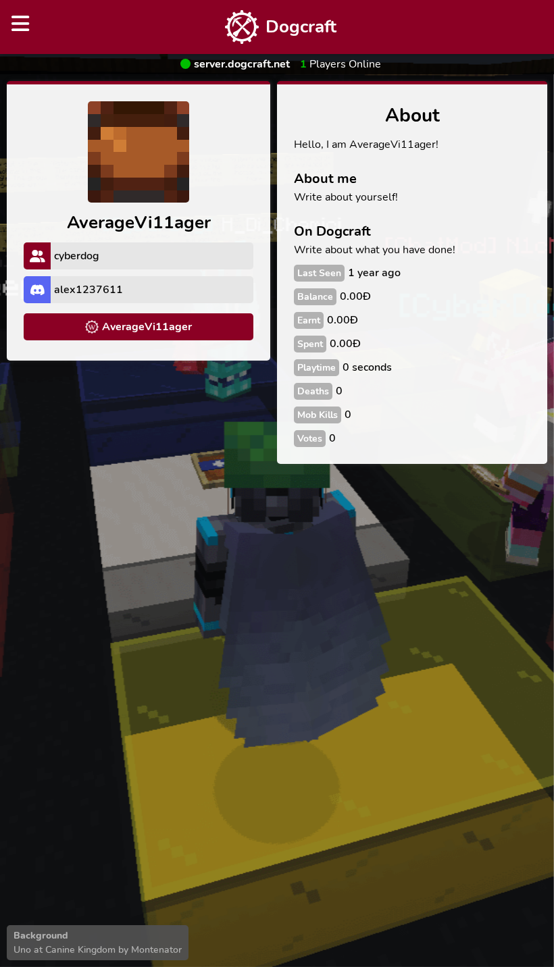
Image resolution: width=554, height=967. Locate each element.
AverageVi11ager (147, 326)
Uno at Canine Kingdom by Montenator (98, 949)
